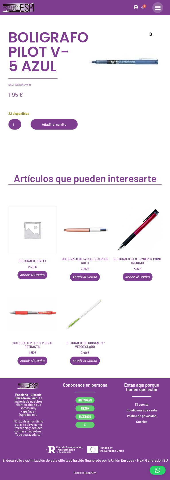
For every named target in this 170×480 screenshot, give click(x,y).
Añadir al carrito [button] (32, 275)
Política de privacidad (141, 416)
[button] (151, 34)
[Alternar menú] (157, 7)
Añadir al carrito (54, 124)
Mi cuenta (141, 404)
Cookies (141, 422)
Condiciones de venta (142, 410)
